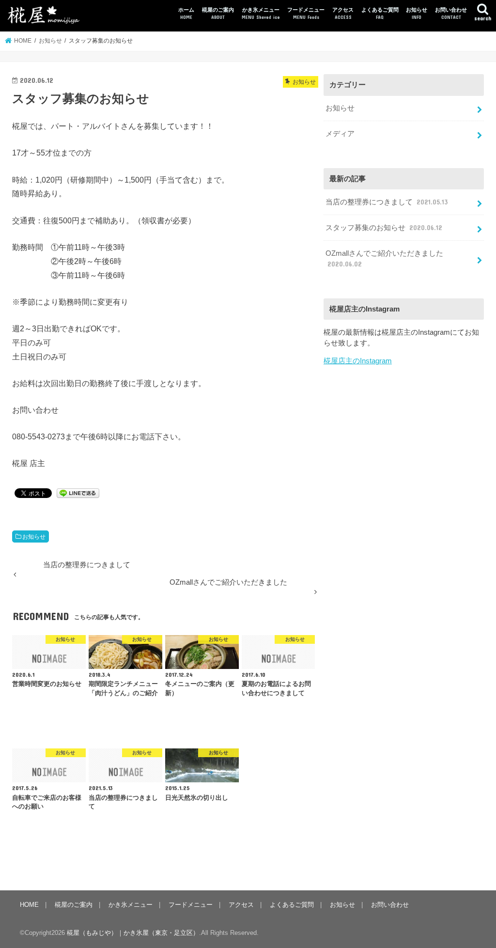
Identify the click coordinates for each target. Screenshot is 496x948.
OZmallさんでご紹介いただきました (384, 258)
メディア (340, 134)
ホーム (186, 13)
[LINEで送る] (78, 492)
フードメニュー (306, 13)
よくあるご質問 (380, 13)
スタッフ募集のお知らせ (384, 228)
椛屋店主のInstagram (358, 361)
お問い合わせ (451, 13)
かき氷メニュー (261, 13)
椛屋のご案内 (218, 13)
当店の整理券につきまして (387, 202)
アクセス (343, 13)
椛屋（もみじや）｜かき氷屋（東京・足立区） (133, 932)
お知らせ (416, 13)
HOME (29, 904)
